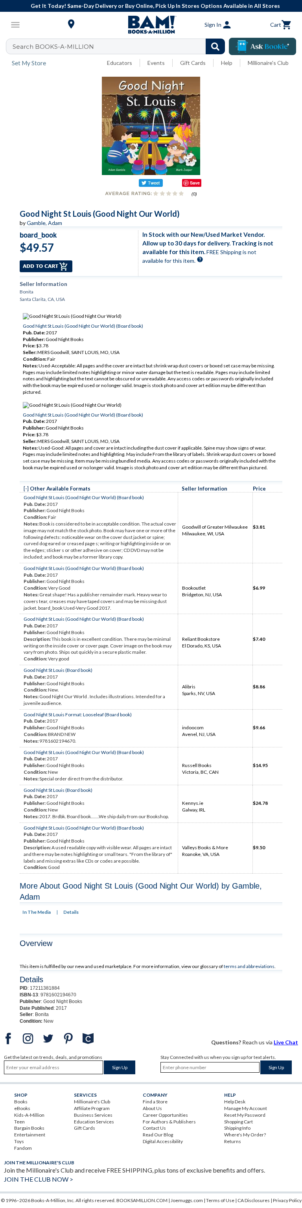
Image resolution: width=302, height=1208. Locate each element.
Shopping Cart (238, 1122)
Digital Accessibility (163, 1141)
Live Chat (286, 1042)
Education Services (94, 1122)
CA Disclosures (254, 1200)
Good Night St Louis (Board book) (58, 670)
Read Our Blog (158, 1135)
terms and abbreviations (249, 966)
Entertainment (29, 1135)
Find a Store (155, 1102)
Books (21, 1102)
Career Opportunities (165, 1115)
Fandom (23, 1148)
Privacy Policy (287, 1200)
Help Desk (234, 1102)
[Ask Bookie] (262, 46)
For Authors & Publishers (169, 1122)
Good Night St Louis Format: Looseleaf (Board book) (78, 714)
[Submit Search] (215, 46)
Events (156, 62)
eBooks (22, 1108)
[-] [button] (26, 488)
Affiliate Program (92, 1108)
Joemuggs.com (187, 1200)
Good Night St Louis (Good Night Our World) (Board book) (83, 326)
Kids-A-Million (29, 1115)
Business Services (93, 1115)
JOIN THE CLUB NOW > (38, 1179)
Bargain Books (29, 1128)
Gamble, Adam (44, 222)
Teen (19, 1122)
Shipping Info (237, 1128)
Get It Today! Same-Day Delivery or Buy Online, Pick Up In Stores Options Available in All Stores (155, 5)
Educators (119, 62)
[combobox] (120, 46)
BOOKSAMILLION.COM (142, 1200)
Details (71, 912)
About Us (152, 1108)
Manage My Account (245, 1108)
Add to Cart (46, 266)
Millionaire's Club (268, 62)
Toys (19, 1141)
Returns (232, 1141)
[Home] (151, 25)
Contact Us (154, 1128)
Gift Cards (193, 62)
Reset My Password (244, 1115)
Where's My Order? (245, 1135)
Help (226, 62)
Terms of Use (220, 1200)
